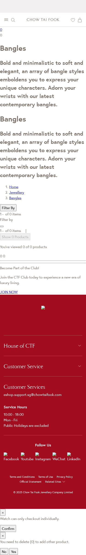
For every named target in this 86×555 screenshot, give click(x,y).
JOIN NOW (9, 292)
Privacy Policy (65, 476)
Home (13, 186)
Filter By (8, 207)
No (4, 551)
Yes (13, 551)
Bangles (15, 198)
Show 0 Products (15, 236)
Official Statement (31, 481)
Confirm (8, 528)
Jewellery (16, 192)
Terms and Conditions (22, 476)
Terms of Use (45, 476)
